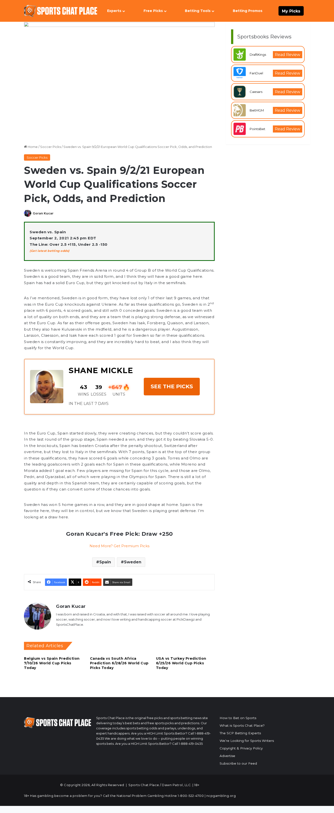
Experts (114, 11)
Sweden (132, 562)
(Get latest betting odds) (49, 251)
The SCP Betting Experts (240, 733)
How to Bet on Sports (238, 718)
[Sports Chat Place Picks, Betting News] (60, 11)
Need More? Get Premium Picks (119, 546)
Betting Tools (198, 11)
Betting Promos (247, 11)
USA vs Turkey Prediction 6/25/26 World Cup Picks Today (181, 663)
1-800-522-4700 (191, 796)
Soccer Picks (50, 147)
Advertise (227, 756)
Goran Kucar (43, 213)
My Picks (291, 11)
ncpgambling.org (221, 796)
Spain (105, 562)
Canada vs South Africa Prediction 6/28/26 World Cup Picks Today (119, 663)
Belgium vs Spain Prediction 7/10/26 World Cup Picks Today (52, 663)
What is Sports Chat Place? (242, 725)
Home (32, 147)
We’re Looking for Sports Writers (247, 741)
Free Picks (153, 11)
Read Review (287, 54)
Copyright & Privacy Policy (241, 748)
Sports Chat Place (143, 785)
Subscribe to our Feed (238, 763)
